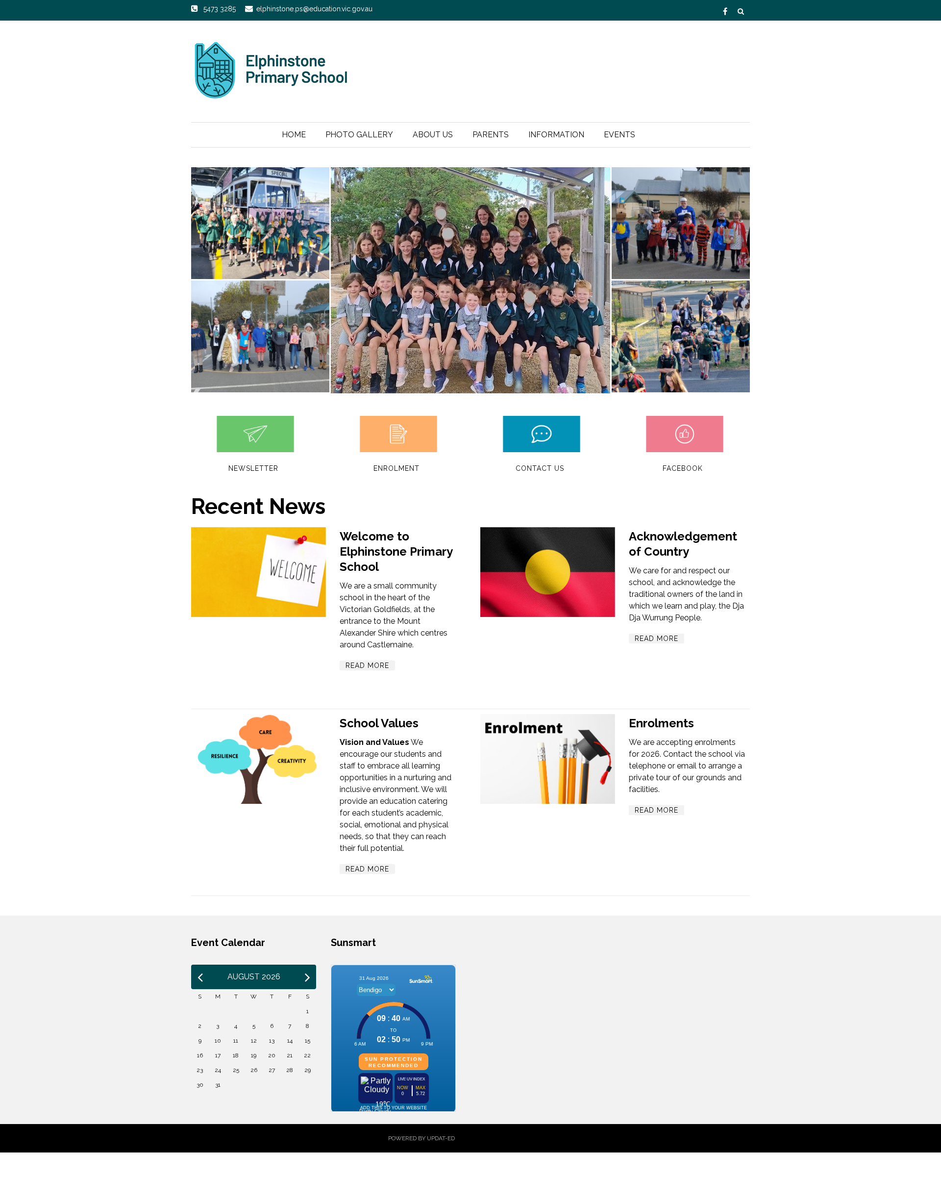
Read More (367, 665)
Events (619, 134)
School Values (379, 723)
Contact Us (540, 468)
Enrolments (661, 723)
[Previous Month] (200, 977)
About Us (433, 134)
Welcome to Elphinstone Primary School (396, 551)
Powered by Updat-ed (421, 1138)
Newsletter (253, 468)
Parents (490, 134)
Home (294, 134)
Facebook (683, 468)
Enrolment (396, 468)
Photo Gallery (359, 134)
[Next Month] (307, 977)
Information (556, 134)
